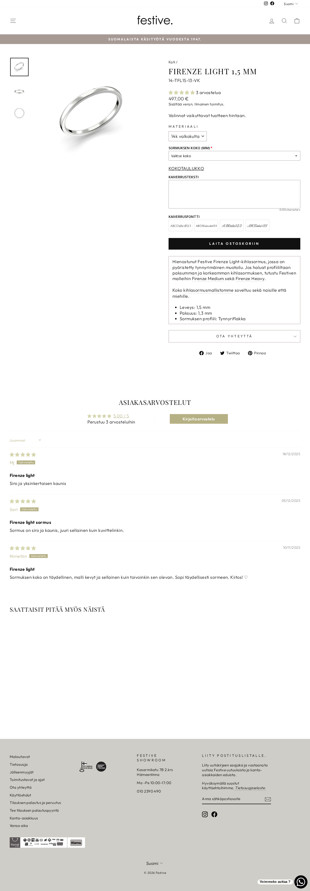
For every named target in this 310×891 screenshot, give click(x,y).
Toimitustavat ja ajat (27, 779)
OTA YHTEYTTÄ (234, 336)
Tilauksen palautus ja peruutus (35, 802)
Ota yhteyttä (20, 787)
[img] (23, 454)
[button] (182, 92)
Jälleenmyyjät (22, 772)
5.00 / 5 (121, 416)
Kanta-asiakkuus (24, 818)
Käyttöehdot (20, 795)
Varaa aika (19, 825)
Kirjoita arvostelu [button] (199, 418)
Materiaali (184, 126)
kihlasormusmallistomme (208, 290)
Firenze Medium (208, 278)
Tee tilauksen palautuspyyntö (34, 810)
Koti (172, 62)
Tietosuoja (19, 764)
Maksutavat (20, 756)
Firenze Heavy (250, 278)
